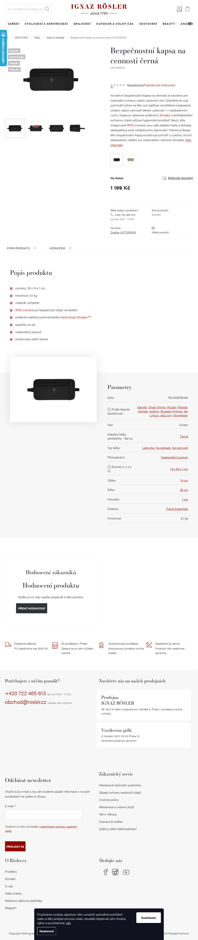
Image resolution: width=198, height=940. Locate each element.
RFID (130, 125)
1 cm (185, 499)
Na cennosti (180, 448)
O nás (9, 886)
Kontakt (10, 879)
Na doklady (163, 448)
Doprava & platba (110, 821)
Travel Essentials (177, 508)
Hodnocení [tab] (57, 248)
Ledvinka (148, 448)
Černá (184, 436)
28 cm (184, 490)
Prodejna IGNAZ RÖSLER (117, 700)
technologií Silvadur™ (76, 317)
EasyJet (142, 407)
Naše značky (13, 893)
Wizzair (171, 407)
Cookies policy (109, 799)
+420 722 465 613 (38, 693)
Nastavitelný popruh (174, 457)
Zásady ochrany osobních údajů (120, 792)
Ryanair (182, 407)
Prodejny (11, 871)
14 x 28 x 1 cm (179, 469)
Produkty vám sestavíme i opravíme (170, 648)
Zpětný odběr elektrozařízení (118, 829)
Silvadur (165, 115)
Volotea (143, 411)
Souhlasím (148, 917)
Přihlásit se (15, 846)
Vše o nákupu (108, 814)
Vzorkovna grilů (116, 730)
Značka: (123, 232)
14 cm (184, 480)
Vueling (154, 411)
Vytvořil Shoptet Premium (174, 933)
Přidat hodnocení (31, 608)
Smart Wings (157, 407)
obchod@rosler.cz (38, 701)
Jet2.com (166, 415)
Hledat (47, 9)
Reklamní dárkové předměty (23, 900)
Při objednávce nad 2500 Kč (31, 645)
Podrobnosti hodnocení (159, 85)
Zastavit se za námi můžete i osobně (77, 648)
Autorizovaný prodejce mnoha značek (126, 648)
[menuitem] (13, 23)
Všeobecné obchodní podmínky (120, 785)
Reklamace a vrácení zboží (116, 807)
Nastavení (46, 931)
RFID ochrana (24, 310)
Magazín (10, 908)
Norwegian (180, 415)
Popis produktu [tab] (18, 248)
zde (68, 923)
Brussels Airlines (171, 411)
